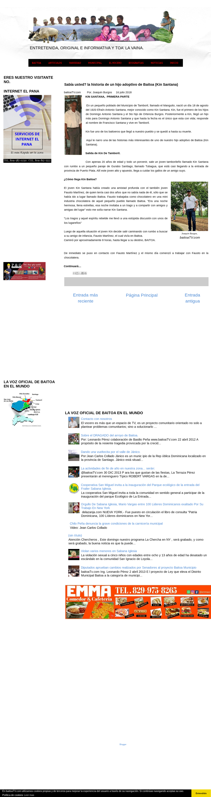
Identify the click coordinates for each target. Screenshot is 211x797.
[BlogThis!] (77, 273)
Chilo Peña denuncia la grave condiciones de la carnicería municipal (116, 523)
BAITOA (36, 62)
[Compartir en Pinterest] (85, 273)
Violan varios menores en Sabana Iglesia (109, 551)
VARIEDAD (75, 62)
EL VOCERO (115, 62)
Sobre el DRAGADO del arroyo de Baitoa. (109, 435)
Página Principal (142, 295)
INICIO (174, 62)
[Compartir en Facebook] (82, 273)
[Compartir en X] (79, 273)
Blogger (123, 744)
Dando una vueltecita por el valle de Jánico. (111, 452)
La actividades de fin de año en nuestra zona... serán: (118, 468)
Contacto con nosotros (96, 419)
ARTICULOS (55, 62)
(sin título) (75, 535)
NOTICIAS (157, 62)
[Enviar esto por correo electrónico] (74, 273)
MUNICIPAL (95, 62)
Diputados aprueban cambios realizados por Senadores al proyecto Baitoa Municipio (138, 567)
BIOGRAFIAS (136, 62)
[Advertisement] (88, 358)
